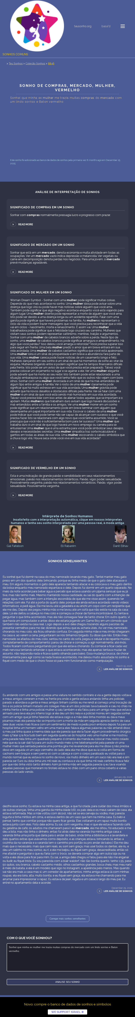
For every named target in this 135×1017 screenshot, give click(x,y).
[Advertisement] (67, 131)
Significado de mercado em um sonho (42, 245)
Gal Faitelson (15, 546)
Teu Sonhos (16, 63)
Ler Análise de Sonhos (118, 669)
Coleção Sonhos (35, 63)
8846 (51, 63)
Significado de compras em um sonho (42, 207)
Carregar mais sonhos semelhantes (68, 918)
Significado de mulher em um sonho (41, 292)
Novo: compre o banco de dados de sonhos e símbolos (67, 1004)
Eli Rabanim (68, 546)
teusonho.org (82, 26)
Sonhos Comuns (15, 54)
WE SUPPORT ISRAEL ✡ (67, 1012)
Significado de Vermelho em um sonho (43, 468)
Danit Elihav (120, 546)
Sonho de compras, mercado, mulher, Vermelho (67, 87)
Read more (22, 224)
